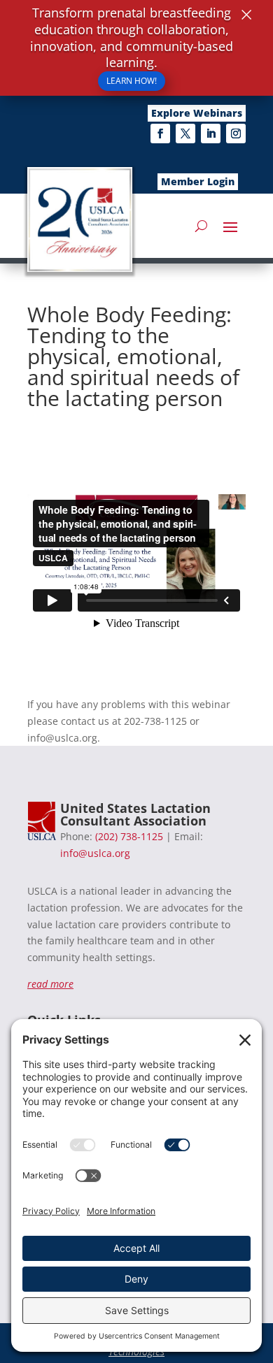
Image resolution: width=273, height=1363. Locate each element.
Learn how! (131, 81)
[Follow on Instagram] (236, 133)
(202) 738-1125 (129, 836)
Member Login (197, 181)
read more (50, 983)
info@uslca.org (95, 853)
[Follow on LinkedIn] (210, 133)
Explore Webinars (196, 113)
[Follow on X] (185, 133)
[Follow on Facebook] (160, 133)
